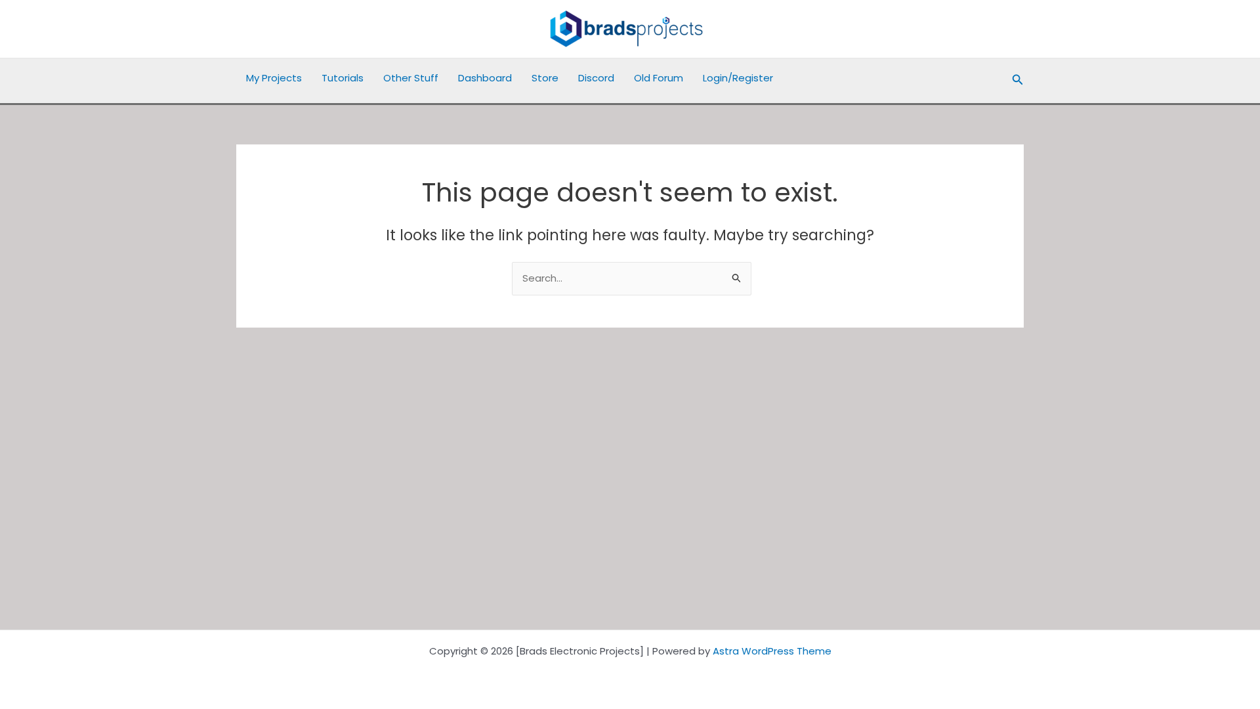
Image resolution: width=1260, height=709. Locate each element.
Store (545, 78)
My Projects (274, 78)
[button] (1018, 81)
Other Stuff (410, 78)
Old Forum (658, 78)
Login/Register (738, 78)
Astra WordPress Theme (772, 651)
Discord (596, 78)
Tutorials (343, 78)
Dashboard (485, 78)
